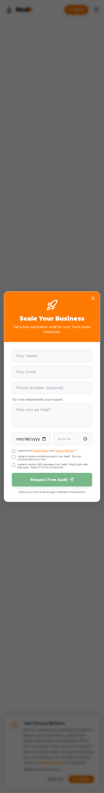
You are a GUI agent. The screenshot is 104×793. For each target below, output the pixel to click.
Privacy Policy (41, 450)
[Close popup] (93, 298)
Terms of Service (64, 450)
